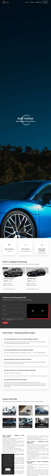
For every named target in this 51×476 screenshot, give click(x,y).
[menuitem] (27, 2)
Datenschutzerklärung (16, 319)
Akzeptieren (8, 469)
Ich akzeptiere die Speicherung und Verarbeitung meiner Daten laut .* (14, 319)
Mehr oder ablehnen (8, 472)
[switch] (3, 319)
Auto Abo (38, 457)
